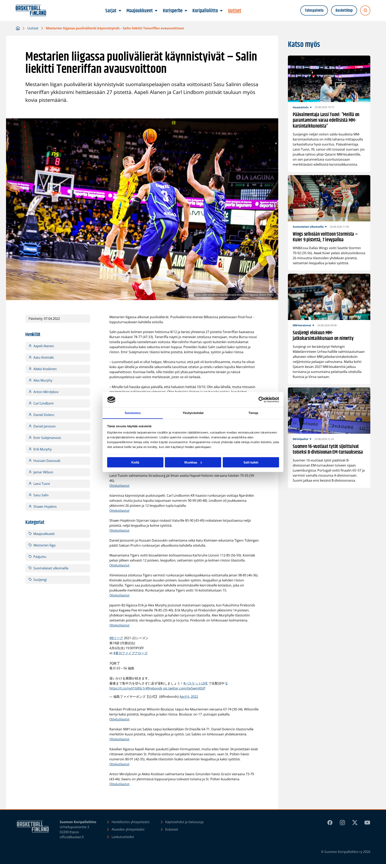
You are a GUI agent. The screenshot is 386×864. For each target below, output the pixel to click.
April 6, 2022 (189, 696)
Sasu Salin (41, 495)
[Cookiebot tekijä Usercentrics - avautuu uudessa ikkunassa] (261, 400)
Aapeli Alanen (43, 346)
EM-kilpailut (300, 439)
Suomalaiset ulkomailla (50, 568)
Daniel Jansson (44, 426)
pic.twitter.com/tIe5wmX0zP (184, 688)
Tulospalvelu (314, 10)
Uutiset (32, 28)
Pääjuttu (39, 556)
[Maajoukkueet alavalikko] (156, 11)
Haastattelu (301, 107)
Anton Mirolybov (46, 392)
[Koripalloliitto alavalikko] (221, 11)
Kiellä (135, 462)
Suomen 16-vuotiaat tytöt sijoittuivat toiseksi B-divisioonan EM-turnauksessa (328, 449)
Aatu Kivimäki (43, 357)
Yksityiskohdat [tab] (193, 413)
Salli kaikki (250, 462)
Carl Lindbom (43, 403)
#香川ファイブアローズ (130, 653)
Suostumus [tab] (133, 413)
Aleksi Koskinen (45, 369)
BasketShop (344, 10)
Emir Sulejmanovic (47, 438)
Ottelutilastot (119, 485)
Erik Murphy (42, 449)
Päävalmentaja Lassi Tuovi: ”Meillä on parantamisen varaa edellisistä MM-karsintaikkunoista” (326, 120)
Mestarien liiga (44, 545)
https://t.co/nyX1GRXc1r (127, 688)
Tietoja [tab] (253, 413)
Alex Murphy (42, 380)
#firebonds (154, 688)
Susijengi (40, 579)
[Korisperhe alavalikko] (185, 11)
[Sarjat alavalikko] (119, 11)
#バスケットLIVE (195, 683)
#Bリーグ (116, 638)
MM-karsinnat (302, 325)
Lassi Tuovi (41, 483)
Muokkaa (190, 462)
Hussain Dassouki (46, 460)
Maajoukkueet (44, 534)
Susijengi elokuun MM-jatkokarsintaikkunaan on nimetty (323, 336)
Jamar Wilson (43, 472)
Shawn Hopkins (45, 506)
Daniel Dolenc (43, 415)
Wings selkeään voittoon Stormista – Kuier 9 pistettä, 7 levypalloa (325, 237)
